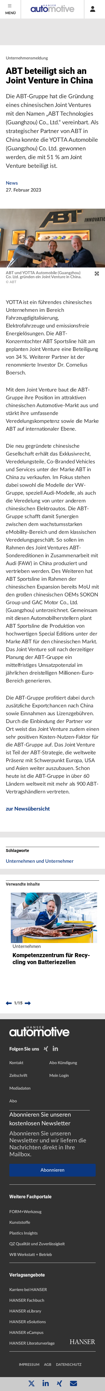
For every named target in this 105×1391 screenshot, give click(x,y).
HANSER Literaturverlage (32, 1343)
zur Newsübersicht (28, 809)
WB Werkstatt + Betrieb (30, 1255)
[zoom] (96, 273)
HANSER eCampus (26, 1333)
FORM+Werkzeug (25, 1212)
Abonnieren (52, 1170)
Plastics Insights (23, 1233)
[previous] (9, 1003)
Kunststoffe (19, 1223)
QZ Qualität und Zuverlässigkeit (37, 1244)
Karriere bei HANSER (28, 1290)
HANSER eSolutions (27, 1322)
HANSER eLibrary (25, 1311)
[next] (28, 1003)
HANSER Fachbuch (26, 1301)
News (12, 183)
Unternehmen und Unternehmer (40, 861)
